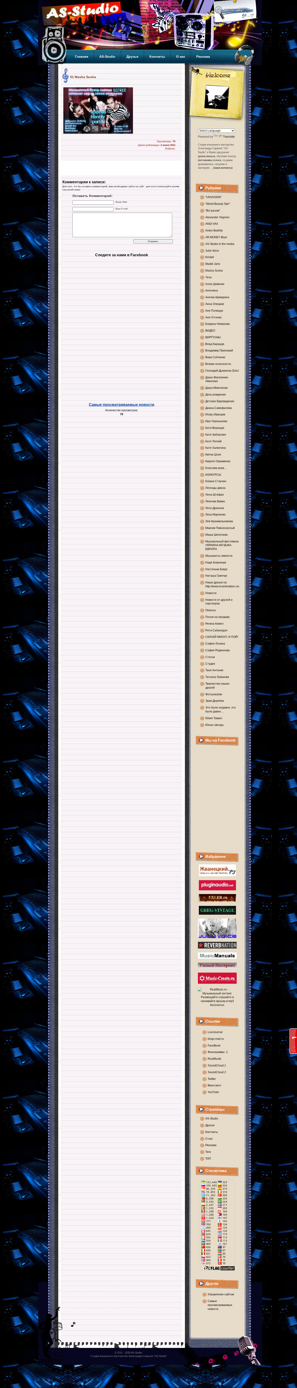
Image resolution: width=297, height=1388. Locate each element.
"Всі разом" (212, 210)
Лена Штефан (214, 494)
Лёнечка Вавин (215, 501)
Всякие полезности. (218, 364)
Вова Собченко (215, 357)
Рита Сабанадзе (216, 630)
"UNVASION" (213, 197)
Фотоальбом (213, 694)
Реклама (203, 56)
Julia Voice (212, 250)
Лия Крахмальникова (219, 521)
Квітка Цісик (213, 454)
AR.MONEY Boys (216, 237)
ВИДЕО (210, 330)
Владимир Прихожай (219, 350)
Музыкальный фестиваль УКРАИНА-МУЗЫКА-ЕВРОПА (222, 545)
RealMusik (214, 1058)
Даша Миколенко (216, 387)
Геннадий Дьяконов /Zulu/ (222, 370)
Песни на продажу (217, 617)
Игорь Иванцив (215, 414)
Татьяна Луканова (217, 677)
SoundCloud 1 (217, 1065)
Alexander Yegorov (217, 217)
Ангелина (211, 290)
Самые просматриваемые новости (121, 405)
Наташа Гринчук (216, 575)
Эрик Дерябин (214, 700)
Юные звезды (214, 725)
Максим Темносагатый (220, 528)
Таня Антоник (214, 670)
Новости (210, 593)
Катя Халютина (215, 447)
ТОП (208, 1158)
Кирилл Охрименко (217, 461)
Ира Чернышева (216, 421)
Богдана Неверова (217, 324)
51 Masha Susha (83, 77)
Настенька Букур (216, 569)
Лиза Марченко (215, 514)
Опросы (210, 610)
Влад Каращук (214, 344)
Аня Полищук (214, 310)
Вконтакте (214, 1085)
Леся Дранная (214, 508)
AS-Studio (107, 56)
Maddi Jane (212, 264)
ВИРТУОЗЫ (213, 337)
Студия (210, 663)
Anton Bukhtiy (214, 230)
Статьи (210, 657)
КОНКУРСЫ (213, 474)
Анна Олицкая (214, 304)
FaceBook (214, 1045)
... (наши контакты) (221, 167)
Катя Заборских (215, 434)
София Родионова (217, 650)
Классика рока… (216, 468)
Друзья (132, 56)
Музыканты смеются (218, 555)
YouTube (213, 1092)
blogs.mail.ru (216, 1038)
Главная (81, 56)
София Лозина (215, 643)
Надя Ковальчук (215, 562)
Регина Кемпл (214, 623)
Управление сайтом (221, 1294)
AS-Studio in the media (219, 244)
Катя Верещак (214, 428)
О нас (180, 56)
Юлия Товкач (213, 718)
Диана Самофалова (218, 408)
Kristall (209, 257)
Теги (208, 1152)
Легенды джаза (215, 488)
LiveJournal (215, 1032)
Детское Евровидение (219, 401)
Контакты (157, 56)
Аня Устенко (213, 317)
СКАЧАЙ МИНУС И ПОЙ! (221, 637)
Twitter (212, 1079)
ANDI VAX (211, 223)
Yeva (208, 277)
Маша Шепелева (216, 534)
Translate (229, 136)
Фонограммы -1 (218, 1052)
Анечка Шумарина (217, 297)
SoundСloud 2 (217, 1072)
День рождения (215, 394)
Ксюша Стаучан (215, 481)
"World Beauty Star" (217, 204)
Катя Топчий (213, 441)
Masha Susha (214, 270)
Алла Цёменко (214, 284)
